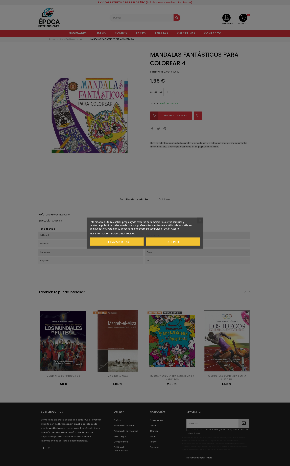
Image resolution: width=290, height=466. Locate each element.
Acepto (173, 242)
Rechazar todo (117, 242)
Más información (99, 233)
